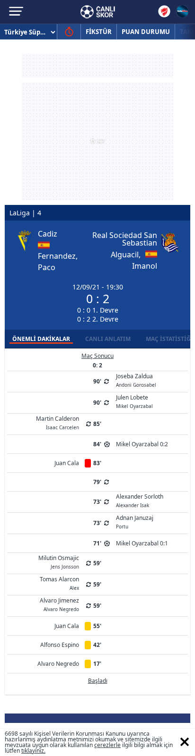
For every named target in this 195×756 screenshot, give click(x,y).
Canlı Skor (97, 11)
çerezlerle (107, 745)
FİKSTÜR (99, 31)
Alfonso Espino (59, 645)
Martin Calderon (57, 422)
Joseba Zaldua (136, 379)
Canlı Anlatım (108, 339)
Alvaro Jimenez (59, 604)
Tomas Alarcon (59, 582)
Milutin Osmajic (58, 561)
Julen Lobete (134, 400)
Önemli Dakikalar (41, 339)
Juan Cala (66, 463)
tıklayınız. (33, 751)
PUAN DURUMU (146, 31)
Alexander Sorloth (139, 500)
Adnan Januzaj (134, 521)
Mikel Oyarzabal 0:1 (142, 543)
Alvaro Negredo (58, 664)
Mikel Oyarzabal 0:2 (142, 444)
